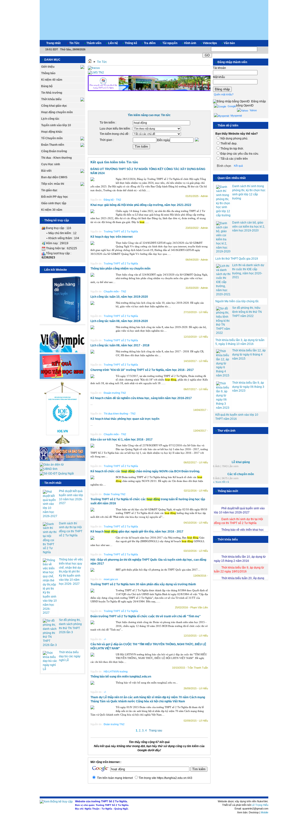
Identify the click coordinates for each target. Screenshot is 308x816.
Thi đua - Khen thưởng (56, 157)
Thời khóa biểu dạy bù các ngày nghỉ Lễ (69, 656)
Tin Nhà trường (51, 92)
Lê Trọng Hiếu (260, 804)
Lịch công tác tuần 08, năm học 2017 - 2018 (119, 345)
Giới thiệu (47, 66)
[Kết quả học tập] (62, 378)
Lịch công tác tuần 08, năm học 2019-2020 (119, 321)
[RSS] (260, 43)
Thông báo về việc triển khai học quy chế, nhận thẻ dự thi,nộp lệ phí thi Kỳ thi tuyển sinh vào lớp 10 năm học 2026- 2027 (71, 572)
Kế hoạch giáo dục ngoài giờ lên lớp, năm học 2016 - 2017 (136, 531)
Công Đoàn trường (54, 151)
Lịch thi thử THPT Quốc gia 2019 (236, 258)
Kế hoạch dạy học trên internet (111, 236)
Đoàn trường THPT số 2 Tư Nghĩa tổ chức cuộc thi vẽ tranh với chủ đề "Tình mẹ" (145, 616)
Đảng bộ (46, 86)
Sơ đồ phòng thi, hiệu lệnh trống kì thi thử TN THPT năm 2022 (247, 312)
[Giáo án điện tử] (52, 464)
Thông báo (48, 73)
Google (231, 106)
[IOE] (62, 444)
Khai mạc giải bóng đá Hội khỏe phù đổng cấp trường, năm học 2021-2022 (140, 205)
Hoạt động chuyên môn (57, 112)
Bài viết (46, 170)
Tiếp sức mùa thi (52, 183)
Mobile (264, 812)
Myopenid (236, 115)
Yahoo (253, 110)
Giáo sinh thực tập (53, 203)
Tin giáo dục (49, 190)
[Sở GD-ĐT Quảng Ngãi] (57, 473)
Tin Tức (102, 62)
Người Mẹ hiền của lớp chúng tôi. (237, 301)
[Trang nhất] (90, 62)
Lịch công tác (50, 118)
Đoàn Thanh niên (52, 144)
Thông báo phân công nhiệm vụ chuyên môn (120, 268)
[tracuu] (94, 68)
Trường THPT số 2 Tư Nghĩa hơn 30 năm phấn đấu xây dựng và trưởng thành (143, 584)
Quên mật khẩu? (223, 94)
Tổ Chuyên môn (52, 138)
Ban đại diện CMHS (54, 177)
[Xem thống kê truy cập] (56, 801)
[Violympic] (62, 351)
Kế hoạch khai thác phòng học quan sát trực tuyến (124, 419)
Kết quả (238, 165)
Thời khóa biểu (51, 99)
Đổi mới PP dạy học (54, 196)
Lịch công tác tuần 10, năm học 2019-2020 (119, 296)
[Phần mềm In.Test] (62, 323)
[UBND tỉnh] (49, 469)
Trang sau (155, 730)
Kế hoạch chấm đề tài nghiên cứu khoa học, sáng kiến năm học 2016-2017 (141, 398)
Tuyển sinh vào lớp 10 (56, 125)
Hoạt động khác (52, 131)
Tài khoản (219, 68)
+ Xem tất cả (221, 479)
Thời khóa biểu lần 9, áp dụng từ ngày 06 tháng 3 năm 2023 (248, 387)
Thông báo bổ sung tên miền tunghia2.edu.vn (120, 676)
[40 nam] (149, 90)
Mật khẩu (219, 77)
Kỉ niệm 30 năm (51, 209)
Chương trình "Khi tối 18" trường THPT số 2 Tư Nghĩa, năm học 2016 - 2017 (142, 370)
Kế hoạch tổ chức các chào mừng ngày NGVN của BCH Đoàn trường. (145, 471)
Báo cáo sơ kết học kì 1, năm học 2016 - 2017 (121, 439)
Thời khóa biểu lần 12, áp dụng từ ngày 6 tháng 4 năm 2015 (249, 354)
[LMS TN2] (96, 72)
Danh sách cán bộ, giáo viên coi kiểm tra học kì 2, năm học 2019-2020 (248, 226)
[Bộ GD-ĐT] (62, 460)
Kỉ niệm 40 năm (51, 79)
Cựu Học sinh (50, 164)
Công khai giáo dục (54, 105)
